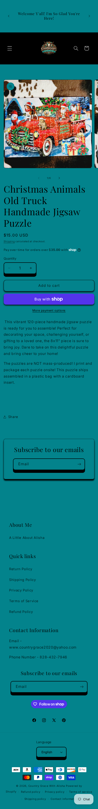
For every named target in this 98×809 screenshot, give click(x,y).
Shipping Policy (22, 580)
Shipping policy (35, 799)
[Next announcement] (89, 16)
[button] (9, 48)
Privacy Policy (21, 590)
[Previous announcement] (9, 16)
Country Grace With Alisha (46, 786)
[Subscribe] (79, 464)
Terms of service (80, 791)
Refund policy (30, 791)
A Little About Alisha (26, 538)
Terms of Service (24, 601)
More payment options (49, 310)
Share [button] (13, 417)
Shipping (9, 241)
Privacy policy (54, 791)
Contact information (64, 799)
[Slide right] (59, 178)
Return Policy (20, 569)
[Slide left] (39, 178)
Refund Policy (21, 612)
